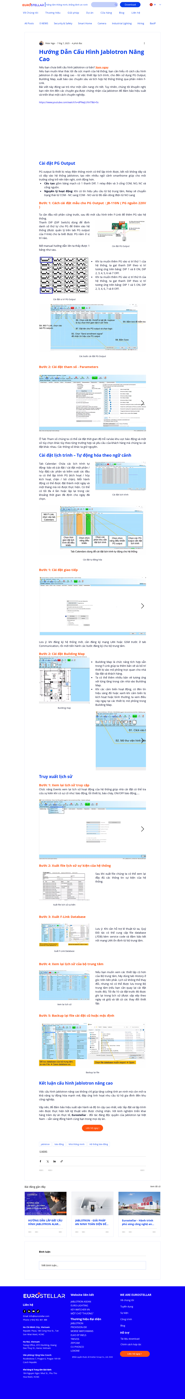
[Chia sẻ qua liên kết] (61, 1161)
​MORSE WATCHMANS (82, 1331)
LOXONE (75, 1350)
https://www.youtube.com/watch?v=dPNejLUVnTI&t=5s (69, 102)
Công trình (126, 1319)
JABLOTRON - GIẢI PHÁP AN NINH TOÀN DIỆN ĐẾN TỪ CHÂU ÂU (91, 1222)
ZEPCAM (75, 1343)
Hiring (140, 23)
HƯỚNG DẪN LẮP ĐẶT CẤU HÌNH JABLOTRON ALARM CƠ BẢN (45, 1222)
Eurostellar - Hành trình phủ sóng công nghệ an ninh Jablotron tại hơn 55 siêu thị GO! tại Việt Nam (138, 1222)
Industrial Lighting (122, 23)
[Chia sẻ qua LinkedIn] (54, 1161)
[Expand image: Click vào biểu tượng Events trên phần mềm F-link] (103, 829)
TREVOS (75, 1339)
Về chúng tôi (127, 1300)
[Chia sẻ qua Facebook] (40, 1161)
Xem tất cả (155, 1186)
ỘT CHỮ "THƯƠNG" (83, 1313)
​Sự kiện (124, 1312)
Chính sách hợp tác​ (131, 1344)
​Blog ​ (123, 1325)
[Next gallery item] (142, 403)
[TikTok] (38, 1311)
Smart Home (85, 23)
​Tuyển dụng (126, 1306)
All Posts (29, 23)
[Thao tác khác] (144, 43)
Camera (102, 23)
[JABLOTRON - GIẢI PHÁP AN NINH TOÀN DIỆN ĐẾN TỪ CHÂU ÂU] (92, 1203)
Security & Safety (63, 23)
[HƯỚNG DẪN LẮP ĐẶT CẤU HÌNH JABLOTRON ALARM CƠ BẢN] (45, 1203)
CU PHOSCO (77, 1346)
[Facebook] (24, 1311)
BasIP (153, 23)
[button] (135, 1354)
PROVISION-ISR (79, 1327)
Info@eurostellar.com (39, 1316)
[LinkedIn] (29, 1311)
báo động (59, 1144)
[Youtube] (33, 1311)
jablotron (45, 1144)
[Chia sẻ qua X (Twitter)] (47, 1161)
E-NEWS (44, 23)
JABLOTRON (77, 1323)
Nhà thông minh (77, 1144)
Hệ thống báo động (98, 1144)
